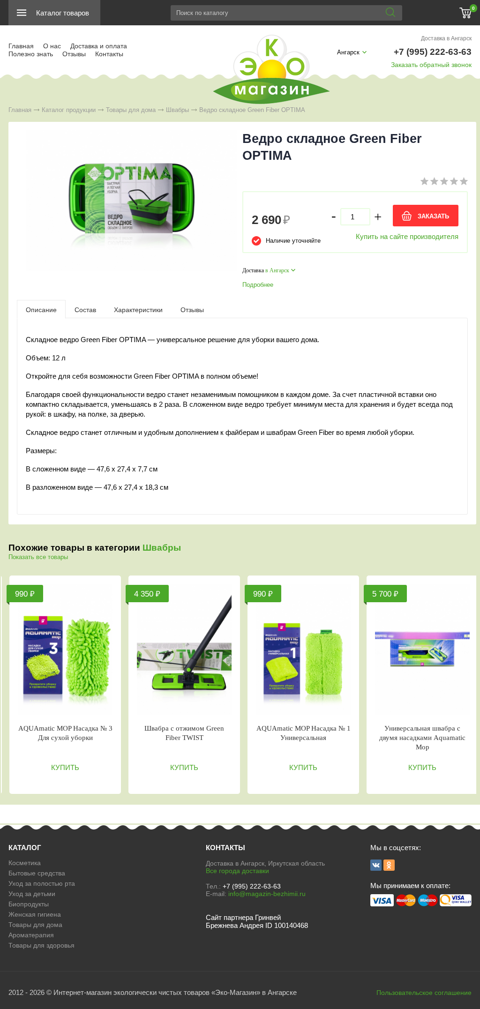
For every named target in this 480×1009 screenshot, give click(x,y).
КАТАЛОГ (24, 848)
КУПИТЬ (65, 767)
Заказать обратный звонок (431, 64)
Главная (21, 46)
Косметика (24, 863)
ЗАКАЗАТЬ (433, 216)
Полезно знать (30, 54)
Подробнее (257, 284)
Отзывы (74, 54)
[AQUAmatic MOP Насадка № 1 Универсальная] (303, 649)
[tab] (41, 309)
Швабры (177, 109)
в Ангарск (277, 270)
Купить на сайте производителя (407, 236)
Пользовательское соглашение (424, 992)
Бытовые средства (36, 873)
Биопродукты (28, 904)
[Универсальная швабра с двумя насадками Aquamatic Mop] (422, 649)
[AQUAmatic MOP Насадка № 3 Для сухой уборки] (65, 649)
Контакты (109, 54)
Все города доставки (237, 870)
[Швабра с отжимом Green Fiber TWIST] (184, 649)
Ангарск (348, 52)
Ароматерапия (31, 935)
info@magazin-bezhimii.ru (267, 893)
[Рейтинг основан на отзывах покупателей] (444, 183)
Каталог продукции (69, 109)
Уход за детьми (31, 893)
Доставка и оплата (98, 46)
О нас (52, 46)
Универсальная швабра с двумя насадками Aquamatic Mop (422, 738)
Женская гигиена (34, 914)
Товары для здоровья (41, 945)
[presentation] (41, 309)
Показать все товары (38, 557)
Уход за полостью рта (41, 883)
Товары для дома (131, 109)
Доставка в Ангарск (446, 38)
